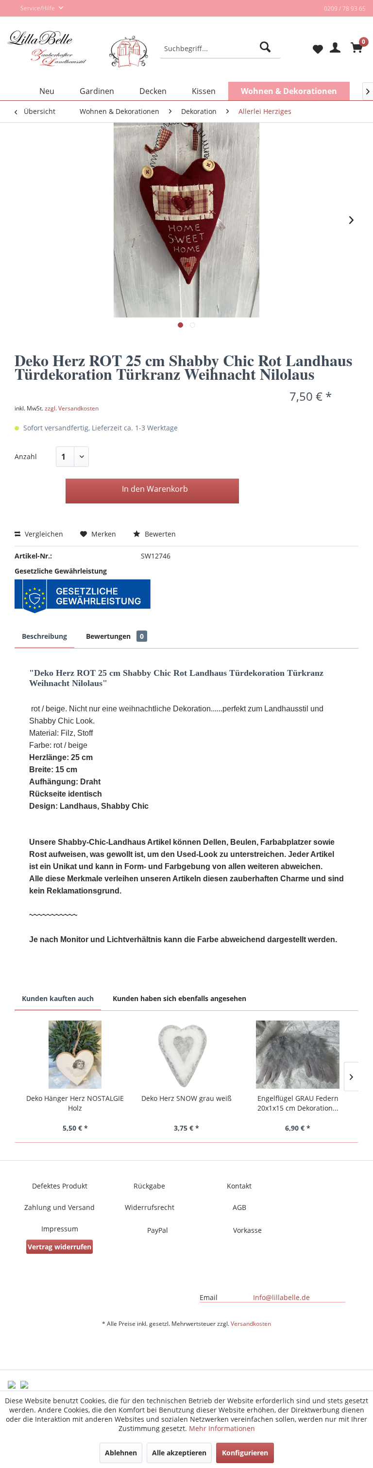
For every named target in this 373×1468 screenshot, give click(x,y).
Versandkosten (251, 1323)
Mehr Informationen (222, 1428)
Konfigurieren (245, 1452)
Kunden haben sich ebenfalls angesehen (179, 998)
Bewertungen (115, 636)
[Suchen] (267, 48)
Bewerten (159, 534)
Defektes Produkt (59, 1185)
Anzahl (26, 456)
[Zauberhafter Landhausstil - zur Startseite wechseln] (78, 57)
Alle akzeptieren (179, 1452)
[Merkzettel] (310, 48)
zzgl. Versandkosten (72, 408)
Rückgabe (149, 1185)
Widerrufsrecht (149, 1207)
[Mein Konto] (333, 48)
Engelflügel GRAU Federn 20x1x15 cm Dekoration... (298, 1103)
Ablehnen (121, 1452)
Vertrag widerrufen (59, 1246)
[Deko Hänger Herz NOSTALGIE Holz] (75, 1055)
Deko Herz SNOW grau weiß (186, 1098)
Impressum (59, 1228)
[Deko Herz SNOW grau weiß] (186, 1055)
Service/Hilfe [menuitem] (38, 8)
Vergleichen (43, 534)
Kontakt (239, 1185)
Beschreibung (44, 636)
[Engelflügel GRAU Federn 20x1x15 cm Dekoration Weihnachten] (298, 1055)
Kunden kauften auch (58, 998)
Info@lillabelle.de (281, 1297)
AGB (239, 1207)
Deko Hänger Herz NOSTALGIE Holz (75, 1103)
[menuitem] (220, 48)
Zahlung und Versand (59, 1207)
